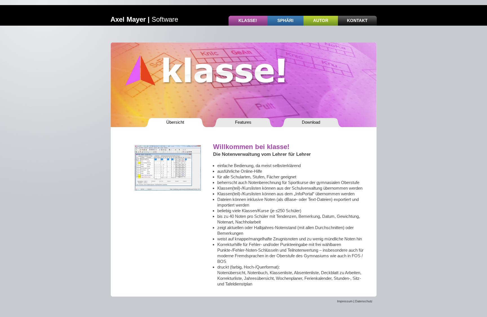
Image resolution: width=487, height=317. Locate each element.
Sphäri (285, 20)
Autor (320, 20)
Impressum (345, 301)
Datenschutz (364, 301)
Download (311, 122)
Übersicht (175, 122)
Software (144, 19)
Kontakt (357, 20)
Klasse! (247, 20)
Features (243, 122)
